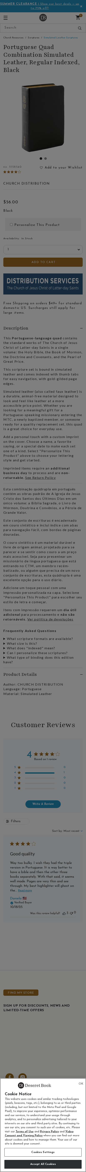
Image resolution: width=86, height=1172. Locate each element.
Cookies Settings (42, 1152)
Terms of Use (25, 1131)
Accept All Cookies (43, 1164)
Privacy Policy (49, 1131)
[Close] (81, 1084)
